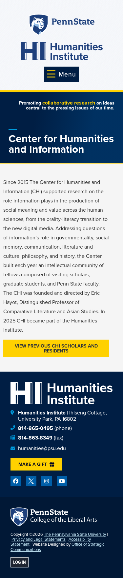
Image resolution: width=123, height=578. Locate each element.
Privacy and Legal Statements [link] (38, 539)
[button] (61, 74)
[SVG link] (62, 51)
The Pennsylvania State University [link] (75, 534)
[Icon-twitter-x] (31, 481)
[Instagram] (46, 481)
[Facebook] (15, 481)
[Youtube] (62, 481)
